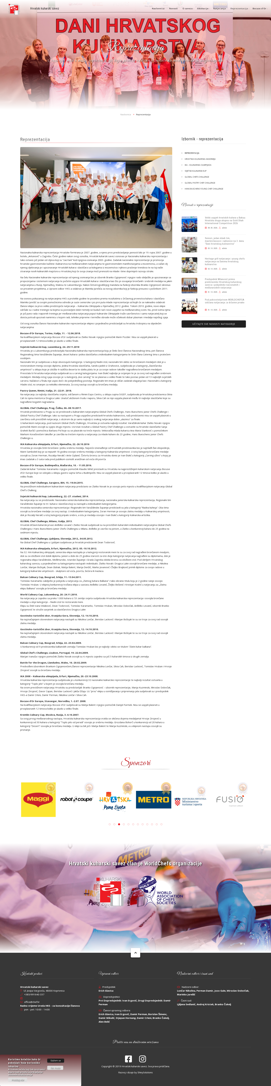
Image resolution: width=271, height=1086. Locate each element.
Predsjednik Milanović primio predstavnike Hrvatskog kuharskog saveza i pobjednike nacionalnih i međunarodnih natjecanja (223, 283)
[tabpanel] (155, 793)
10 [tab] (152, 824)
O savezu (188, 8)
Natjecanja (219, 8)
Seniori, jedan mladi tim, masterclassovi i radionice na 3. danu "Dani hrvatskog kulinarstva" (224, 241)
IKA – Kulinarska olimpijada (198, 165)
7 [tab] (137, 824)
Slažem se (55, 1060)
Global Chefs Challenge (197, 177)
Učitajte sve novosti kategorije (213, 323)
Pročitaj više (17, 1079)
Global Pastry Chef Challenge (200, 182)
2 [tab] (114, 824)
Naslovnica (158, 8)
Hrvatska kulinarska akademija (200, 159)
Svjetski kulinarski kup (196, 171)
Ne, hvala (55, 1068)
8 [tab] (142, 824)
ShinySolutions (145, 1072)
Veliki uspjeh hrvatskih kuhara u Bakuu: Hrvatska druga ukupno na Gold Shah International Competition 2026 (225, 220)
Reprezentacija (239, 8)
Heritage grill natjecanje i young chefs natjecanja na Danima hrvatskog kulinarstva (225, 261)
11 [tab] (156, 824)
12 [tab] (161, 824)
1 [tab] (109, 824)
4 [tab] (123, 824)
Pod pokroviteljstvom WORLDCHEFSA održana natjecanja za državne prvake (224, 301)
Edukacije (203, 8)
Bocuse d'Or (259, 8)
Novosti (173, 8)
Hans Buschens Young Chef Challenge (204, 188)
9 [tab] (147, 824)
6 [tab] (133, 824)
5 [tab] (128, 824)
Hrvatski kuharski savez (44, 8)
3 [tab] (119, 824)
